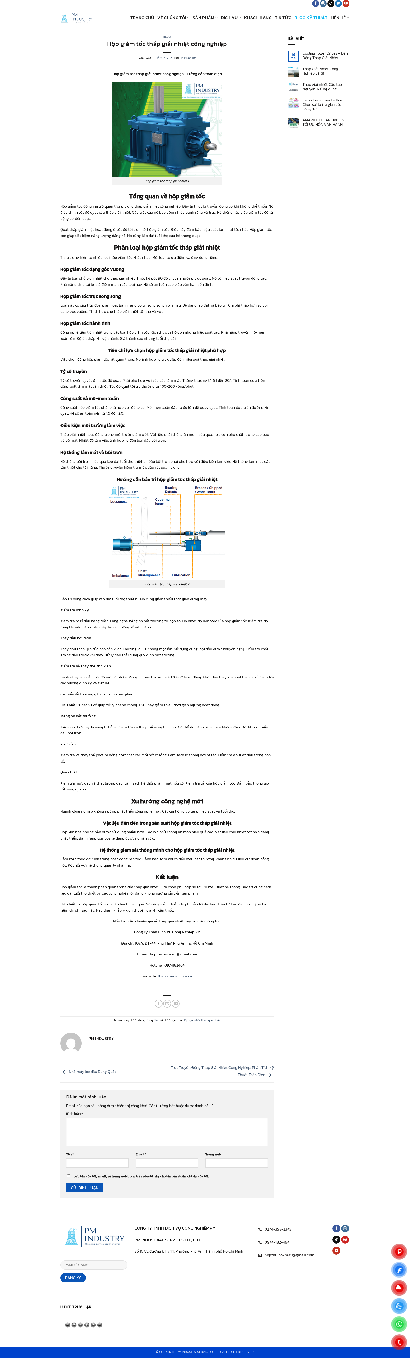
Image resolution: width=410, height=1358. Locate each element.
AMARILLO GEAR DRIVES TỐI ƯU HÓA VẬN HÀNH (323, 122)
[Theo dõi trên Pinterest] (345, 1240)
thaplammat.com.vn (175, 976)
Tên (70, 1154)
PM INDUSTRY (188, 58)
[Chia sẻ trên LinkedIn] (176, 1004)
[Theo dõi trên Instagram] (323, 3)
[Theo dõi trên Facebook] (315, 3)
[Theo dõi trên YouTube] (346, 3)
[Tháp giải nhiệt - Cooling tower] (91, 17)
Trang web (213, 1154)
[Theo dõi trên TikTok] (330, 3)
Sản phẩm (203, 18)
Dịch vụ (229, 18)
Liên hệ (338, 18)
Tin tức (283, 18)
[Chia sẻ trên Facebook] (159, 1004)
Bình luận (74, 1113)
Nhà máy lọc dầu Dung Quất (92, 1071)
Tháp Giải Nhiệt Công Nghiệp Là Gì (320, 71)
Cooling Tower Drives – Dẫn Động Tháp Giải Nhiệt (325, 55)
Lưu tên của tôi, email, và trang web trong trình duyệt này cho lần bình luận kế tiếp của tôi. (141, 1176)
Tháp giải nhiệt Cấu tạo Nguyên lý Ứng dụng (322, 86)
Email (141, 1154)
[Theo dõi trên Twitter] (338, 3)
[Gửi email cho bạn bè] (167, 1004)
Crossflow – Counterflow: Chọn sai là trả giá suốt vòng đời (323, 105)
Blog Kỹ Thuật (310, 18)
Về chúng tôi (171, 18)
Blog (167, 37)
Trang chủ (142, 18)
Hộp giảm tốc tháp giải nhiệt (202, 1020)
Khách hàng (258, 18)
